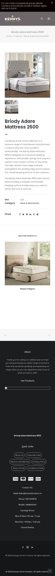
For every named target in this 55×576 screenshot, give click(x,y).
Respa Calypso (27, 288)
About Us (19, 455)
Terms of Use (18, 468)
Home (8, 36)
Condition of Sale (35, 468)
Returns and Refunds (20, 461)
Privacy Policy (39, 461)
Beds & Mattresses (29, 203)
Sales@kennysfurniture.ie (30, 493)
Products (18, 36)
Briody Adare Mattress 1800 (27, 435)
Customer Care (33, 455)
